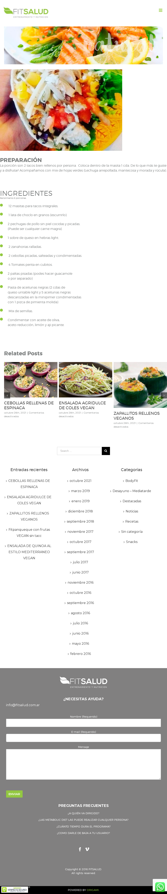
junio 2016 (80, 633)
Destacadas (132, 501)
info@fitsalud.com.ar (23, 705)
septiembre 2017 (80, 552)
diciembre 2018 (80, 511)
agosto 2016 (80, 613)
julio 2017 (80, 562)
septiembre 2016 (80, 603)
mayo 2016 (80, 644)
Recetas (131, 521)
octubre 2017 (80, 542)
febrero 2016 (80, 654)
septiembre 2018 (80, 521)
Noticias (132, 511)
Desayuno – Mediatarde (132, 491)
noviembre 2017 (80, 532)
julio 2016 (80, 623)
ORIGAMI (93, 890)
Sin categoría (132, 532)
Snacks (131, 542)
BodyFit (131, 481)
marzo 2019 (80, 491)
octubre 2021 (80, 481)
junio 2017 (80, 572)
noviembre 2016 (80, 582)
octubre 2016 (80, 593)
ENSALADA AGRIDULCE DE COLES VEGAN (82, 405)
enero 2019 (80, 501)
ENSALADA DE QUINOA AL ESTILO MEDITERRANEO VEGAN (29, 552)
